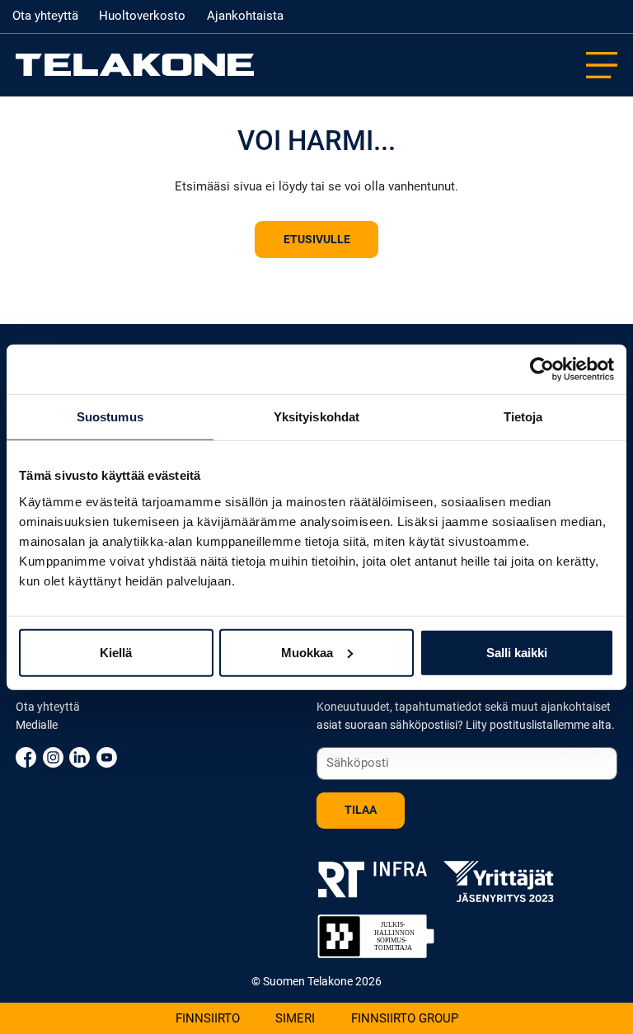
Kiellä (116, 652)
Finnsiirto (208, 1018)
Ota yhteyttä (45, 15)
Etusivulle (317, 240)
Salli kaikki (516, 652)
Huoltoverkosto (142, 15)
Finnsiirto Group (404, 1018)
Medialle (37, 725)
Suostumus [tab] (110, 417)
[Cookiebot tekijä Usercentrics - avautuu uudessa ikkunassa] (542, 369)
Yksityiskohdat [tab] (316, 417)
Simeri (295, 1018)
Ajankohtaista (245, 15)
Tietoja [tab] (523, 417)
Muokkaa (307, 652)
